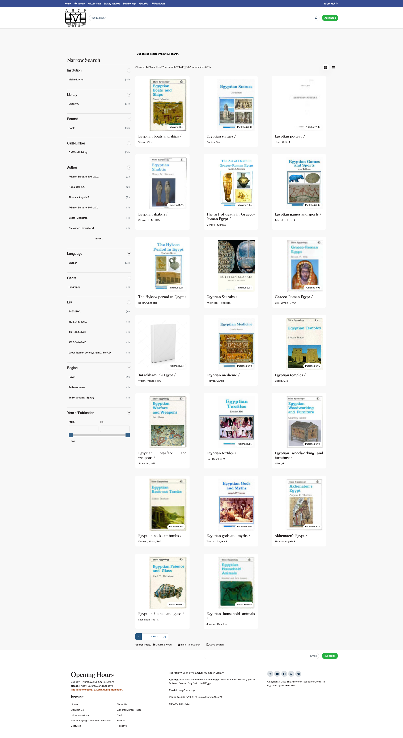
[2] (164, 636)
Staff (119, 715)
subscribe (330, 655)
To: (101, 421)
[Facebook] (284, 674)
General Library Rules (129, 709)
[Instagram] (270, 674)
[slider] (71, 435)
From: (72, 421)
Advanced (330, 17)
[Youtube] (277, 674)
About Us (122, 704)
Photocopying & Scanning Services (91, 720)
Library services (80, 715)
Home (74, 704)
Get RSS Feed (163, 644)
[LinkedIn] (298, 674)
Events (121, 720)
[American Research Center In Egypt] (75, 18)
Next (154, 636)
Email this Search (190, 644)
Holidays (122, 725)
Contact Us (77, 709)
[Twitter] (291, 674)
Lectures (76, 725)
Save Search (216, 644)
